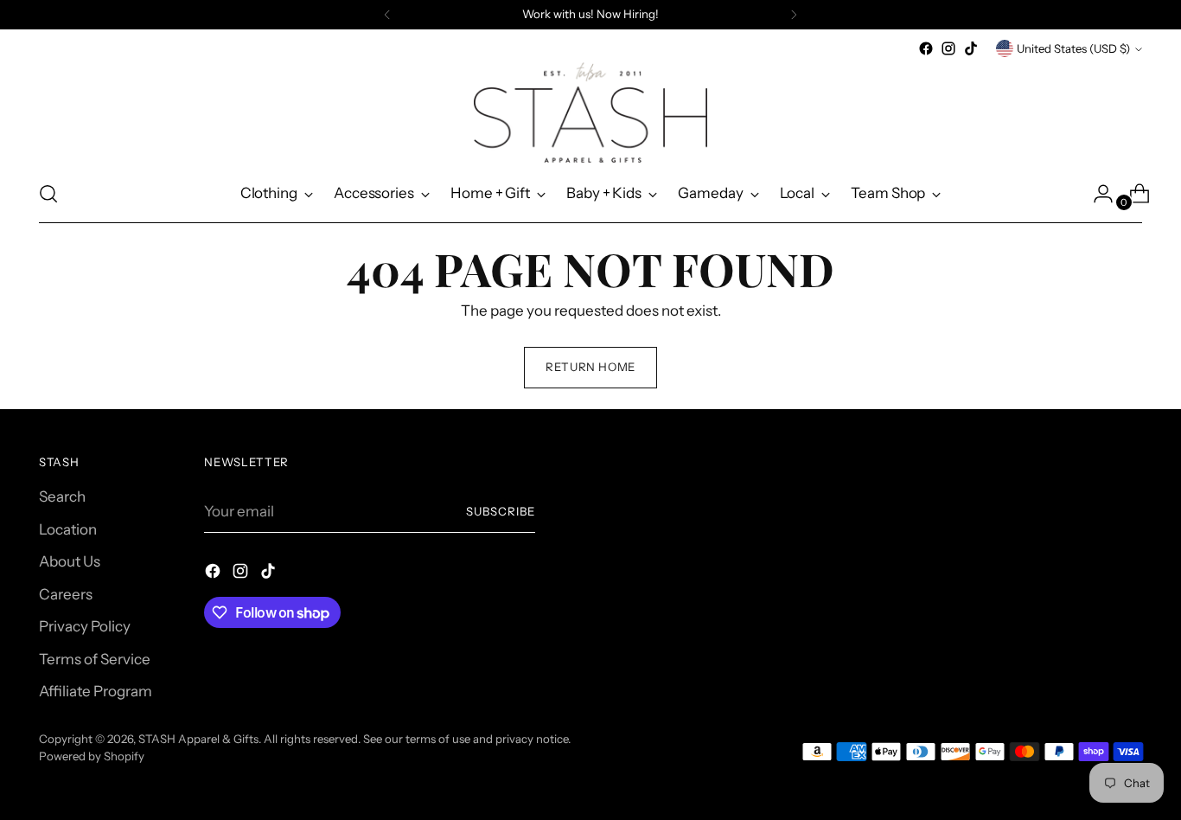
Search (62, 496)
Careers (66, 594)
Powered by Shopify (91, 756)
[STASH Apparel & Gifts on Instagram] (948, 48)
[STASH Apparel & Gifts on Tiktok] (971, 48)
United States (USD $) (1073, 48)
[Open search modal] (48, 193)
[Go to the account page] (1096, 193)
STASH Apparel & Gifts (198, 739)
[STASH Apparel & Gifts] (590, 112)
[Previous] (387, 14)
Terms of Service (94, 659)
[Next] (794, 14)
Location (68, 529)
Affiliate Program (95, 691)
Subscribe (500, 511)
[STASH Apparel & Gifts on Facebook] (926, 48)
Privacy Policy (85, 626)
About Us (69, 561)
